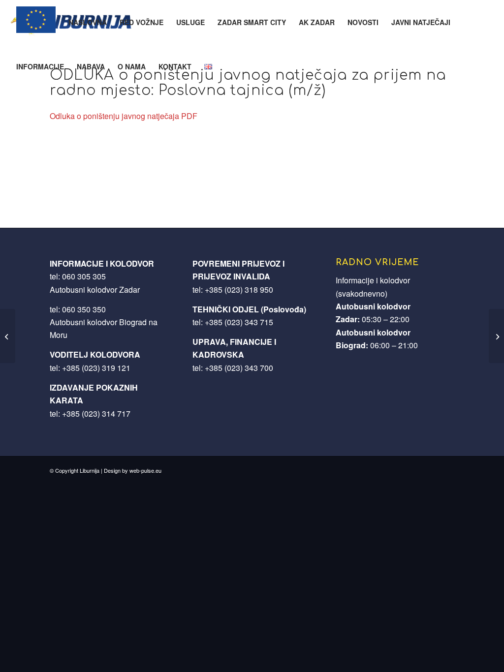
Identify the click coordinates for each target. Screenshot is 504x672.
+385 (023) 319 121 (96, 367)
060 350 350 (84, 309)
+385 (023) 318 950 (239, 289)
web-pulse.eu (145, 470)
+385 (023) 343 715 (239, 322)
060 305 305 (84, 276)
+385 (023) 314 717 (96, 413)
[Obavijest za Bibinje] (7, 336)
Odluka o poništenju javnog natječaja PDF (123, 116)
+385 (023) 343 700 (239, 367)
